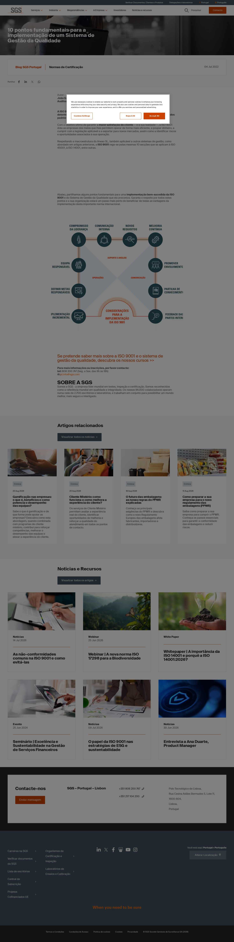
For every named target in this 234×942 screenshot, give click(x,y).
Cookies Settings (82, 116)
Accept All (154, 116)
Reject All (130, 116)
